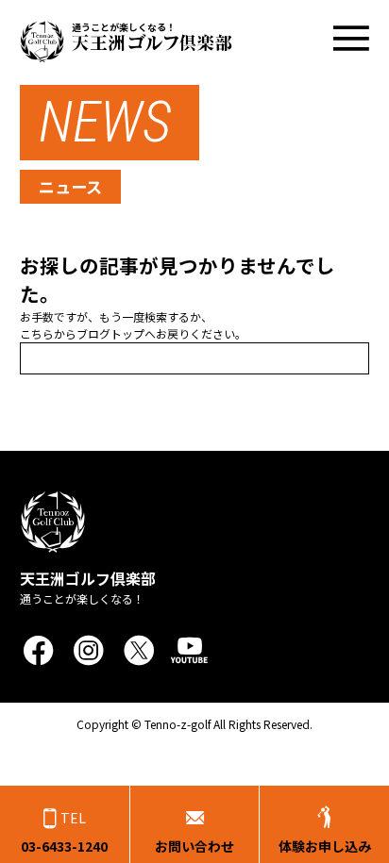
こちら (37, 333)
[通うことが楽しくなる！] (125, 55)
